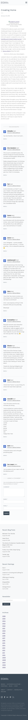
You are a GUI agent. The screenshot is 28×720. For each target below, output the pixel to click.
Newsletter (18, 689)
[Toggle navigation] (25, 2)
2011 (3, 653)
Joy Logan (10, 464)
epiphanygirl (11, 260)
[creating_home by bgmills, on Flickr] (14, 21)
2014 (3, 645)
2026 (3, 616)
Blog (11, 686)
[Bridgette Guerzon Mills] (4, 2)
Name (5, 499)
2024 (4, 621)
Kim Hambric (11, 148)
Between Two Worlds (8, 533)
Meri (8, 380)
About (3, 689)
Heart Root (5, 538)
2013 (3, 648)
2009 (4, 657)
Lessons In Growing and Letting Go (12, 572)
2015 (3, 643)
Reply (5, 139)
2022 (3, 626)
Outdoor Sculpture (13, 684)
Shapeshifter (6, 582)
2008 (4, 660)
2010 (3, 655)
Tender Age (5, 554)
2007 (4, 662)
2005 (4, 667)
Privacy (25, 715)
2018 (3, 635)
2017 (3, 638)
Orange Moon (6, 587)
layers (9, 215)
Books (3, 684)
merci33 (9, 398)
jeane (9, 237)
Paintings (4, 686)
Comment (6, 487)
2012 (3, 650)
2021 (3, 628)
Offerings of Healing (8, 577)
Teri (8, 184)
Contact (10, 689)
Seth (8, 445)
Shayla (9, 345)
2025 (3, 618)
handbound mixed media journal (11, 39)
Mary (9, 291)
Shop (16, 686)
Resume (3, 691)
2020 (4, 631)
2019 (3, 633)
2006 (4, 665)
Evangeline (11, 320)
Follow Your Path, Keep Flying (11, 549)
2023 (3, 623)
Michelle (10, 131)
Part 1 (4, 568)
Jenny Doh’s (6, 51)
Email (5, 505)
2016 (3, 640)
